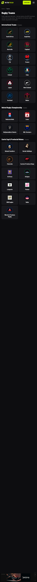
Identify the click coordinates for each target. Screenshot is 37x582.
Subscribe (27, 2)
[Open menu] (34, 3)
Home (3, 8)
